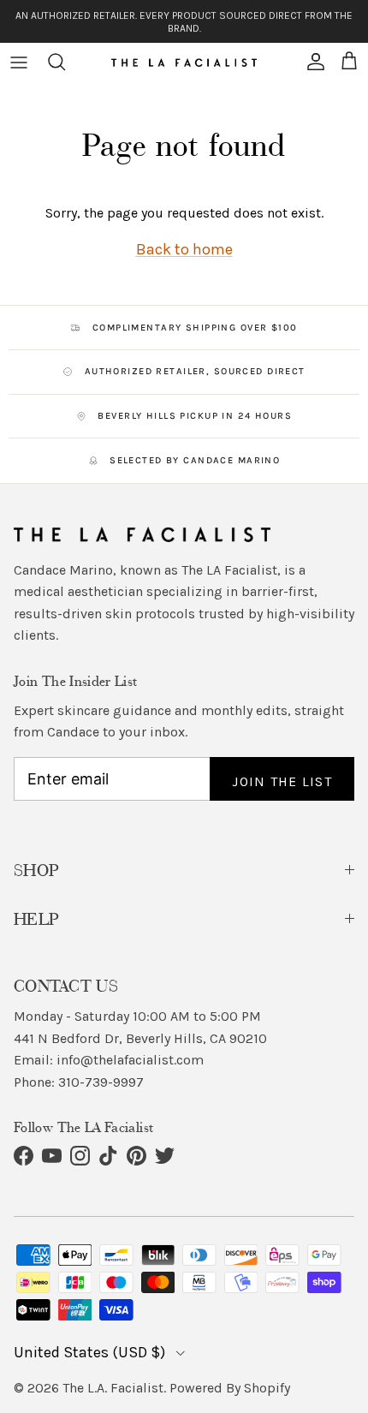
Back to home (184, 249)
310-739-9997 (101, 1082)
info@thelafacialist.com (130, 1060)
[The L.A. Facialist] (184, 61)
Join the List (282, 781)
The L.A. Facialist (112, 1388)
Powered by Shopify (229, 1388)
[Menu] (19, 61)
